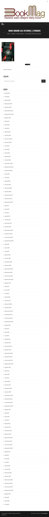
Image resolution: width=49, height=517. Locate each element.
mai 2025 (7, 96)
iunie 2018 (7, 174)
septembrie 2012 (9, 406)
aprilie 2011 (7, 466)
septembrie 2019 (9, 167)
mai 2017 (7, 212)
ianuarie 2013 (8, 392)
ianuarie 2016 (8, 265)
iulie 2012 (7, 413)
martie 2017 (8, 219)
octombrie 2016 (9, 237)
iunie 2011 (7, 458)
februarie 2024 (8, 139)
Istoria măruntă (7, 69)
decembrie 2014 (9, 311)
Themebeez (44, 513)
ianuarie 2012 (8, 434)
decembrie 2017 (9, 195)
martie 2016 (8, 258)
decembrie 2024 (9, 111)
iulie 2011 (7, 455)
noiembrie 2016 (8, 234)
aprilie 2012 (7, 423)
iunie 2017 (7, 209)
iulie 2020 (7, 149)
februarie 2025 (8, 103)
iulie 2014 (7, 328)
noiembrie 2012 (8, 399)
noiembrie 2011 (8, 441)
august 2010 (8, 494)
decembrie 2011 (9, 437)
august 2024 (8, 118)
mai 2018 (7, 177)
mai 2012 (7, 420)
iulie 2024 (7, 121)
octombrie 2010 (9, 487)
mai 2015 (7, 293)
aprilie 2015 (7, 297)
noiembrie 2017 (8, 198)
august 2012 (8, 409)
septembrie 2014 (9, 321)
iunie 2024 (7, 125)
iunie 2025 (7, 93)
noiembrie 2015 (8, 272)
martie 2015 (8, 300)
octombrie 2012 (9, 402)
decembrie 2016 (9, 230)
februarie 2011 (8, 473)
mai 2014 (7, 335)
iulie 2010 (7, 497)
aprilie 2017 (7, 216)
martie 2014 (8, 342)
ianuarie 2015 (8, 307)
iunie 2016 (7, 248)
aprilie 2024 (8, 132)
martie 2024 (8, 135)
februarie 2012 (8, 430)
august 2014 (8, 325)
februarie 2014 (8, 346)
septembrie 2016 (9, 241)
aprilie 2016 (7, 255)
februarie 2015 (8, 304)
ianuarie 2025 (8, 107)
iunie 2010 (7, 501)
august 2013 (8, 367)
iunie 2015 (7, 290)
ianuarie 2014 (8, 350)
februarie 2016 (8, 262)
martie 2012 (8, 427)
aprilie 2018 (7, 181)
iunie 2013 (7, 374)
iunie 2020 (7, 153)
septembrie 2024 (9, 114)
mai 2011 (7, 462)
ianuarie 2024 (8, 142)
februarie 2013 (8, 388)
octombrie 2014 (9, 318)
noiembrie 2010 (8, 483)
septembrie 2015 (9, 279)
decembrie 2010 (9, 480)
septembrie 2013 (9, 364)
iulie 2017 (7, 205)
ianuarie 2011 (8, 476)
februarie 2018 (8, 188)
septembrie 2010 (9, 490)
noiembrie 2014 (8, 314)
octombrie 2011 (8, 444)
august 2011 (7, 451)
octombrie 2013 (9, 360)
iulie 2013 (7, 371)
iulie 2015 (7, 286)
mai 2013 (7, 378)
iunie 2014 (7, 332)
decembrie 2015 (9, 269)
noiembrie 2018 (8, 170)
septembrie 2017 (9, 202)
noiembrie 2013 (8, 357)
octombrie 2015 (9, 276)
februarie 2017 (8, 223)
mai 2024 (7, 128)
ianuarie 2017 (8, 227)
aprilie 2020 (8, 156)
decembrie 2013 (9, 353)
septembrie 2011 (9, 448)
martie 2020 (8, 160)
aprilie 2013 (7, 381)
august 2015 (8, 283)
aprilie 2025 (8, 100)
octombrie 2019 (9, 163)
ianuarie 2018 (8, 191)
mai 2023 (7, 146)
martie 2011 (7, 469)
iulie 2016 (7, 244)
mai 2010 (7, 504)
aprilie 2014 (7, 339)
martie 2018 (8, 184)
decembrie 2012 (9, 395)
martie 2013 (8, 385)
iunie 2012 (7, 416)
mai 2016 (7, 251)
